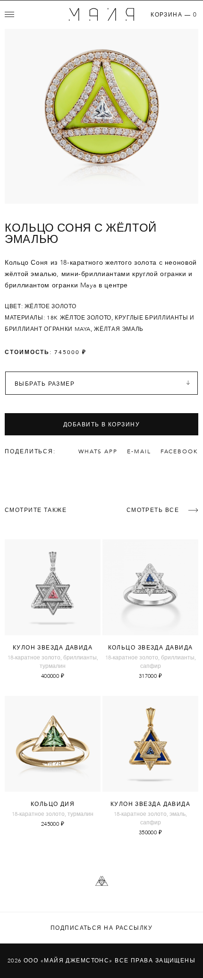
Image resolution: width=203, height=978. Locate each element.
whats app (98, 451)
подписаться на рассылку (101, 928)
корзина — (174, 14)
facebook (179, 451)
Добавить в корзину (101, 424)
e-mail (139, 451)
